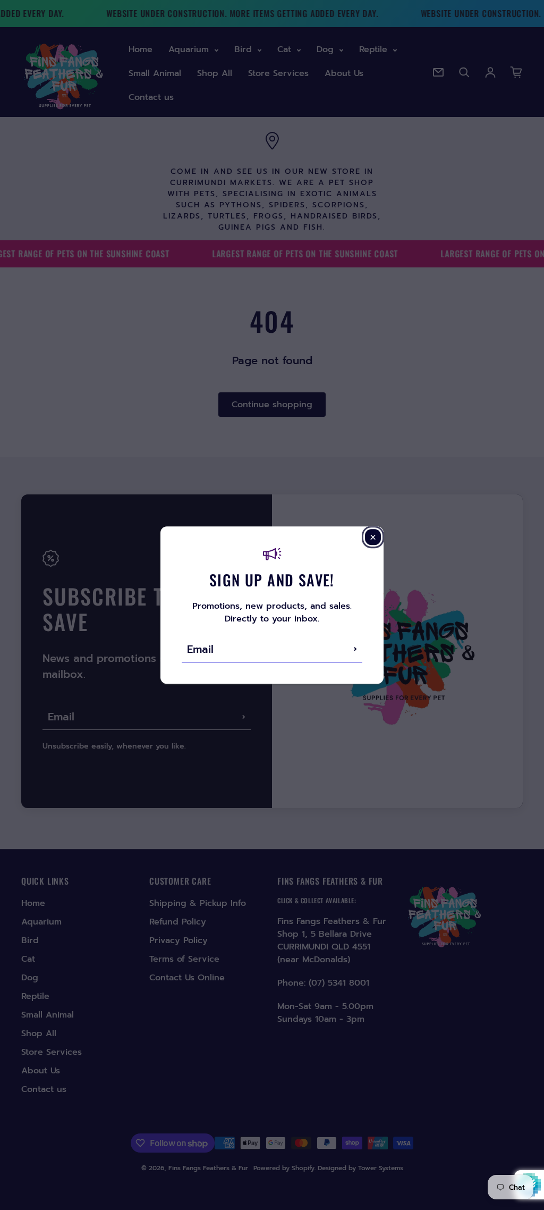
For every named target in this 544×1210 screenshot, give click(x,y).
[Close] (373, 537)
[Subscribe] (355, 649)
